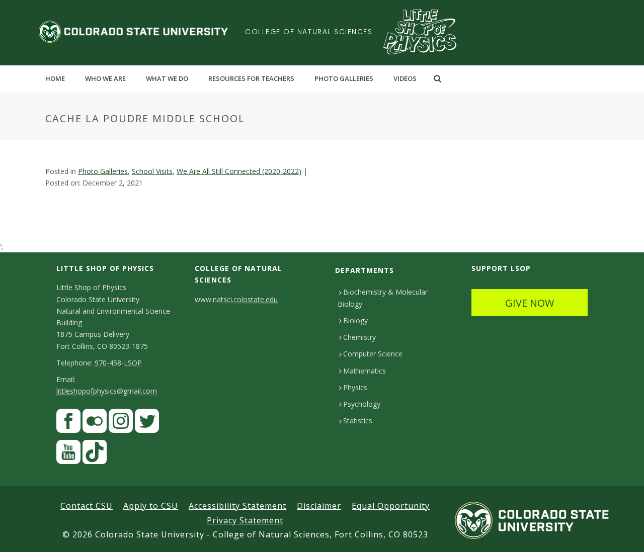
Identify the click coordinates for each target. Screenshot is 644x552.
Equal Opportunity (391, 505)
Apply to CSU (150, 505)
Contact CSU (86, 505)
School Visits (152, 171)
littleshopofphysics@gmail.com (106, 391)
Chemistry (359, 337)
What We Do (167, 78)
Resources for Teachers (251, 78)
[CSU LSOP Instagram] (121, 423)
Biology (355, 320)
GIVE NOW (529, 303)
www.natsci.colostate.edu (236, 299)
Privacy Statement (245, 520)
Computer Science (373, 353)
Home (55, 78)
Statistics (357, 420)
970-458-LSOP (118, 362)
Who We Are (105, 78)
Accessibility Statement (237, 505)
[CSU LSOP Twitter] (147, 423)
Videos (405, 78)
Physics (355, 387)
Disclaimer (319, 505)
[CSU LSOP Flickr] (95, 423)
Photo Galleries (343, 78)
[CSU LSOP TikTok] (95, 454)
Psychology (361, 404)
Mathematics (364, 371)
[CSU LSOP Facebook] (68, 423)
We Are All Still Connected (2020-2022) (239, 171)
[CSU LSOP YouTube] (68, 454)
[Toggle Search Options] (437, 78)
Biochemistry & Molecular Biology (383, 297)
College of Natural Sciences (309, 32)
